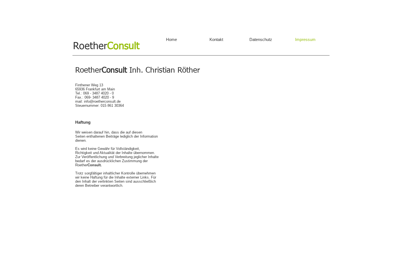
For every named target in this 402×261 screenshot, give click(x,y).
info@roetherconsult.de (102, 101)
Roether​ (106, 46)
